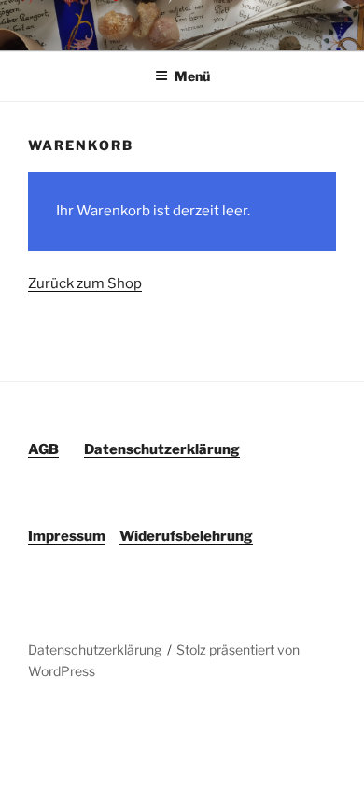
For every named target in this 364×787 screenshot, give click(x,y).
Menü (192, 76)
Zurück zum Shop (85, 283)
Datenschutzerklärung (94, 649)
